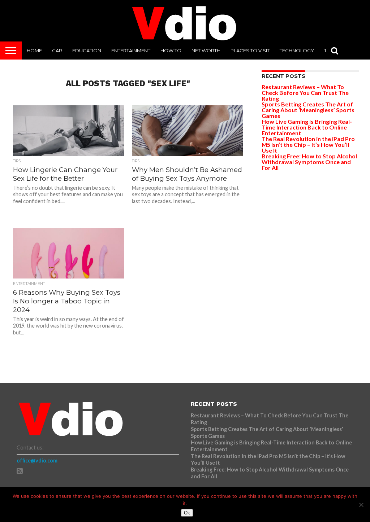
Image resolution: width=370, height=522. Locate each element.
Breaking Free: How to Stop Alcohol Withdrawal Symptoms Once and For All (309, 162)
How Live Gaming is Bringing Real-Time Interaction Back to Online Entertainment (307, 127)
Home (34, 50)
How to (170, 50)
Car (57, 50)
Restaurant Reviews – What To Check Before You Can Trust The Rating (305, 92)
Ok (187, 513)
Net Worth (206, 50)
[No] (361, 504)
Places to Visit (250, 50)
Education (86, 50)
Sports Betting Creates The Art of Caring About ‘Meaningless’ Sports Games (308, 110)
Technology (297, 50)
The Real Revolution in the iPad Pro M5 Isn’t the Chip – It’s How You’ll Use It (308, 144)
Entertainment (130, 50)
